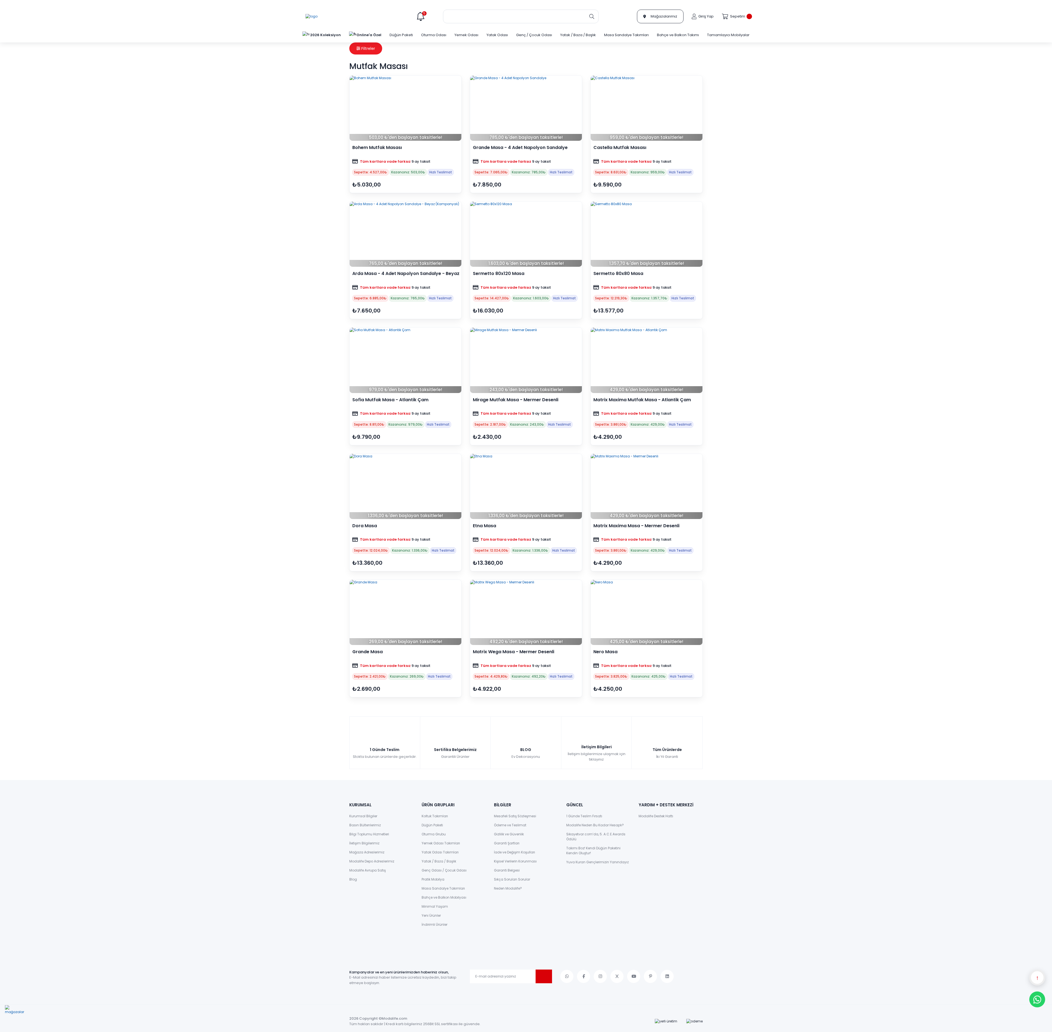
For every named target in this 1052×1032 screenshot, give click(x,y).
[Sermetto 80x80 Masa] (646, 234)
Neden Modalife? (508, 888)
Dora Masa (364, 526)
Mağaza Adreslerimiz (366, 852)
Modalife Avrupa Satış (367, 870)
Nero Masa (605, 652)
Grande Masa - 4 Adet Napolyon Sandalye (520, 147)
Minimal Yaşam (435, 906)
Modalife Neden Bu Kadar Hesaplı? (595, 825)
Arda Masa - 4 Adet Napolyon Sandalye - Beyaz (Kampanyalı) (405, 273)
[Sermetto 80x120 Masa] (526, 234)
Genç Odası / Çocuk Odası (444, 870)
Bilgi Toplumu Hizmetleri (369, 834)
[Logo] (311, 16)
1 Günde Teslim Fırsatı (584, 816)
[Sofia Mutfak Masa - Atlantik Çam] (405, 360)
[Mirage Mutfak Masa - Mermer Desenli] (526, 360)
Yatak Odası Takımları (440, 852)
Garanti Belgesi (507, 870)
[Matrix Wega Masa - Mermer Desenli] (526, 612)
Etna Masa (484, 526)
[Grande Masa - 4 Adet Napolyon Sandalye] (526, 108)
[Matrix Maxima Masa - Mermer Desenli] (646, 486)
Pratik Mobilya (433, 879)
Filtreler (367, 48)
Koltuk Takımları (435, 816)
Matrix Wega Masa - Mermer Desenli (513, 652)
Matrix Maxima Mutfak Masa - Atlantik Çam (642, 400)
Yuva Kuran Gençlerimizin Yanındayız (597, 862)
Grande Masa (367, 652)
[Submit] (544, 976)
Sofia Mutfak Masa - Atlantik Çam (390, 400)
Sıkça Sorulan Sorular (512, 879)
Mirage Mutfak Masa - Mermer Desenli (515, 400)
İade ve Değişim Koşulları (514, 852)
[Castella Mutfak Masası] (646, 108)
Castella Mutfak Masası (619, 147)
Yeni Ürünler (431, 915)
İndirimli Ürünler (434, 924)
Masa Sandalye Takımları (443, 888)
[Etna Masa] (526, 486)
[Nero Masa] (646, 612)
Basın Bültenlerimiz (365, 825)
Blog (353, 879)
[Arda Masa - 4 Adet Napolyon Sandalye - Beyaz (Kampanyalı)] (405, 234)
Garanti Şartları (506, 843)
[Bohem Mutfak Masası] (405, 108)
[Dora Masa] (405, 486)
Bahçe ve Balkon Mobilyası (444, 897)
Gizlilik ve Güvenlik (509, 834)
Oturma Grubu (434, 834)
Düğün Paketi (432, 825)
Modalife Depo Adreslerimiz (371, 861)
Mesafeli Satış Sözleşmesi (515, 816)
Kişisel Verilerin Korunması (515, 861)
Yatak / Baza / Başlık (439, 861)
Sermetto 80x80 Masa (618, 273)
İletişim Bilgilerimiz (364, 843)
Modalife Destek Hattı (656, 816)
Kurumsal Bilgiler (363, 816)
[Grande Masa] (405, 612)
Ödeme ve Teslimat (510, 825)
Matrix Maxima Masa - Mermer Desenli (636, 526)
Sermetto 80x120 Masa (498, 273)
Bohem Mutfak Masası (377, 147)
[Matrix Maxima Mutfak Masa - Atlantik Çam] (646, 360)
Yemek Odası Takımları (441, 843)
